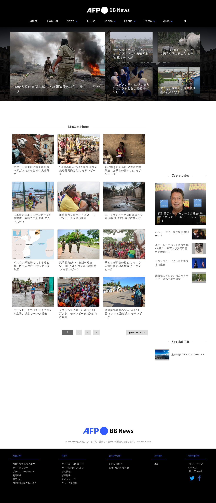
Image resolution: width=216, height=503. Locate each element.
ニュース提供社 (69, 483)
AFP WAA (192, 467)
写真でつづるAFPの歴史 (24, 464)
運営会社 (17, 479)
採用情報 (66, 471)
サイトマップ (68, 479)
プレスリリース (195, 464)
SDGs (91, 21)
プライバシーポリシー (24, 471)
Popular (52, 21)
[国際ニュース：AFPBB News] (108, 10)
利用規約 (17, 475)
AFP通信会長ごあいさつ (24, 483)
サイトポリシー (20, 467)
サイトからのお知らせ (73, 464)
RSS (156, 464)
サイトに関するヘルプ (73, 467)
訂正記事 (66, 475)
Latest (33, 21)
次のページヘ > (137, 332)
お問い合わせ (115, 464)
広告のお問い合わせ (119, 467)
